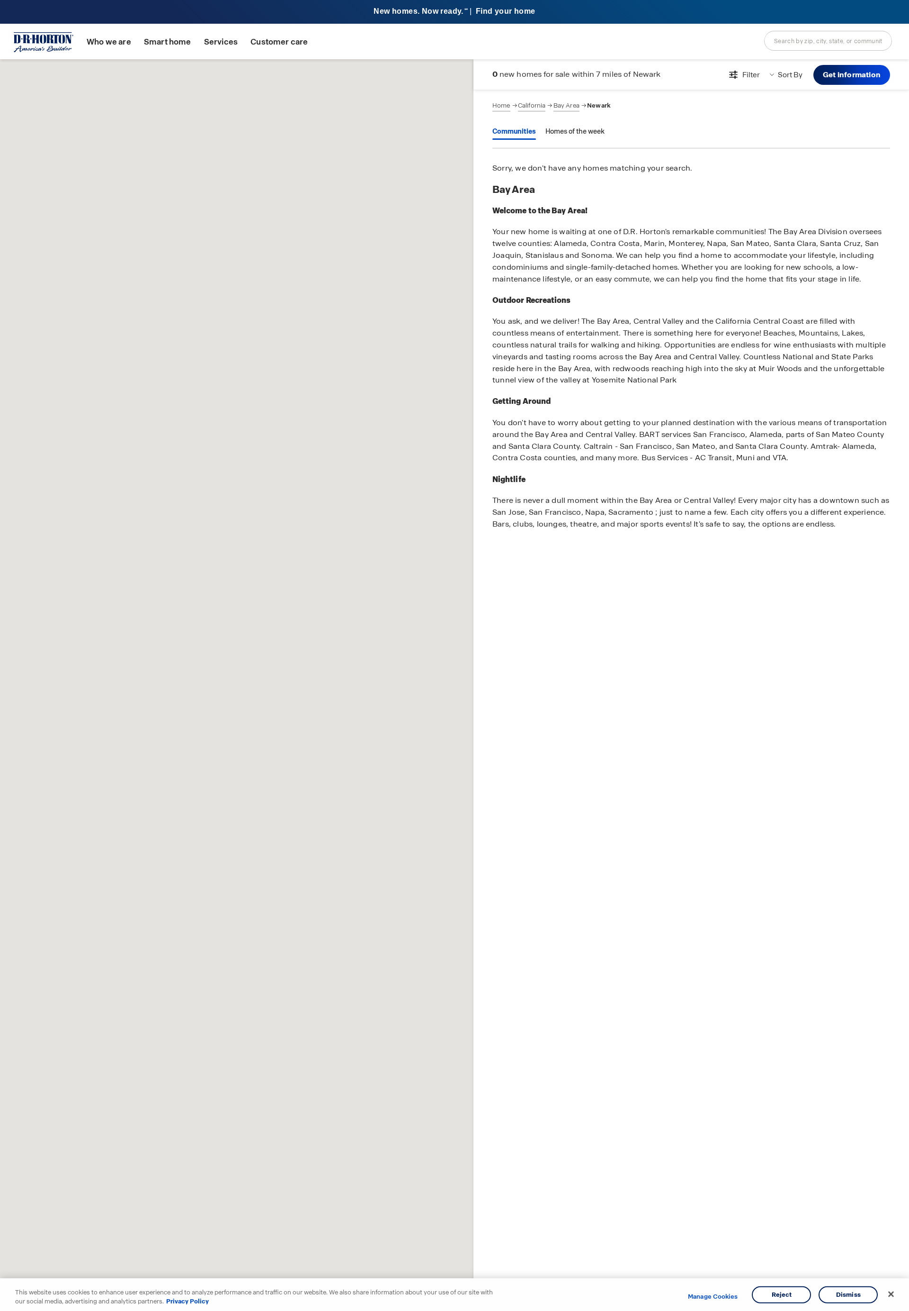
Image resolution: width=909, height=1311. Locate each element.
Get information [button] (852, 75)
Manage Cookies (713, 1297)
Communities (514, 131)
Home (501, 105)
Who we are (109, 42)
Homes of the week (575, 131)
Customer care (279, 42)
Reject (782, 1295)
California (532, 105)
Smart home (167, 42)
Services (221, 42)
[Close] (891, 1294)
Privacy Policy (187, 1301)
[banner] (454, 12)
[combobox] (828, 41)
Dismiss (848, 1295)
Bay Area (566, 105)
